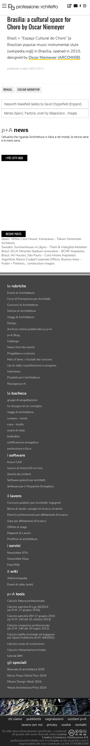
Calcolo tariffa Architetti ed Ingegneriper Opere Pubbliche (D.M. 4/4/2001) (31, 636)
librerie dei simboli (19, 474)
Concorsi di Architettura (22, 305)
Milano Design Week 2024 (24, 681)
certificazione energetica (22, 442)
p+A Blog (13, 335)
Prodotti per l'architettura (23, 377)
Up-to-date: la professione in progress (31, 365)
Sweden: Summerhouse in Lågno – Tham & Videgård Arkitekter (44, 247)
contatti (80, 724)
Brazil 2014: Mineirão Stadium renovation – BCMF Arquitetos (42, 251)
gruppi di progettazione (22, 400)
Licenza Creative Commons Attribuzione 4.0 (65, 735)
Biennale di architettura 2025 (25, 669)
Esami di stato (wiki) (20, 584)
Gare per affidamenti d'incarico (26, 521)
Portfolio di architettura (22, 539)
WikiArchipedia (17, 578)
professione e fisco (19, 449)
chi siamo (15, 719)
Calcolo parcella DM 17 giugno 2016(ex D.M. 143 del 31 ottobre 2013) (31, 617)
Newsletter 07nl (17, 553)
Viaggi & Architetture (20, 317)
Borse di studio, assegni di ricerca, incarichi (34, 509)
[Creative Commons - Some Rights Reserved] (77, 733)
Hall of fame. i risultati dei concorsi (29, 359)
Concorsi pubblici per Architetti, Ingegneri (34, 503)
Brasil (7, 89)
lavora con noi (32, 724)
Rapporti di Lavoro (19, 533)
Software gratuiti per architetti (26, 480)
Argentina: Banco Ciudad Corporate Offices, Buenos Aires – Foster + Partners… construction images (41, 261)
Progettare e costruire (21, 353)
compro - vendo (17, 418)
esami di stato (16, 430)
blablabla (13, 436)
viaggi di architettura (20, 412)
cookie (66, 724)
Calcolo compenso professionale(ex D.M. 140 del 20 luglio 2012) (28, 626)
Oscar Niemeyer (43, 57)
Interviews (13, 371)
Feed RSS (13, 565)
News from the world (21, 347)
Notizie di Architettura (21, 311)
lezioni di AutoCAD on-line (24, 468)
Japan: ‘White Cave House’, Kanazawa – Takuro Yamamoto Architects (41, 241)
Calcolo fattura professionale (26, 601)
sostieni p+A (77, 719)
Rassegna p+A (16, 384)
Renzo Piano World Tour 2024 (26, 675)
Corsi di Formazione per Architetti (28, 299)
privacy (52, 724)
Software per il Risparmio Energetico (30, 486)
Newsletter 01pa (18, 559)
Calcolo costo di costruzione (25, 644)
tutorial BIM (14, 656)
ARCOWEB (69, 57)
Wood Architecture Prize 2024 (26, 688)
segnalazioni (54, 719)
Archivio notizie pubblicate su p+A (29, 329)
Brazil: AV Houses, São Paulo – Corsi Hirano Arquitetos (38, 255)
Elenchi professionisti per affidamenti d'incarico (37, 515)
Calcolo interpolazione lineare (26, 650)
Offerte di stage (17, 527)
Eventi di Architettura (20, 293)
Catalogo (13, 341)
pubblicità (33, 719)
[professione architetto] (36, 7)
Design (11, 323)
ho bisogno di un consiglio (24, 406)
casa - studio (15, 424)
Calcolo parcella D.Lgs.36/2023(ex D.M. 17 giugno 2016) (27, 608)
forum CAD (14, 462)
